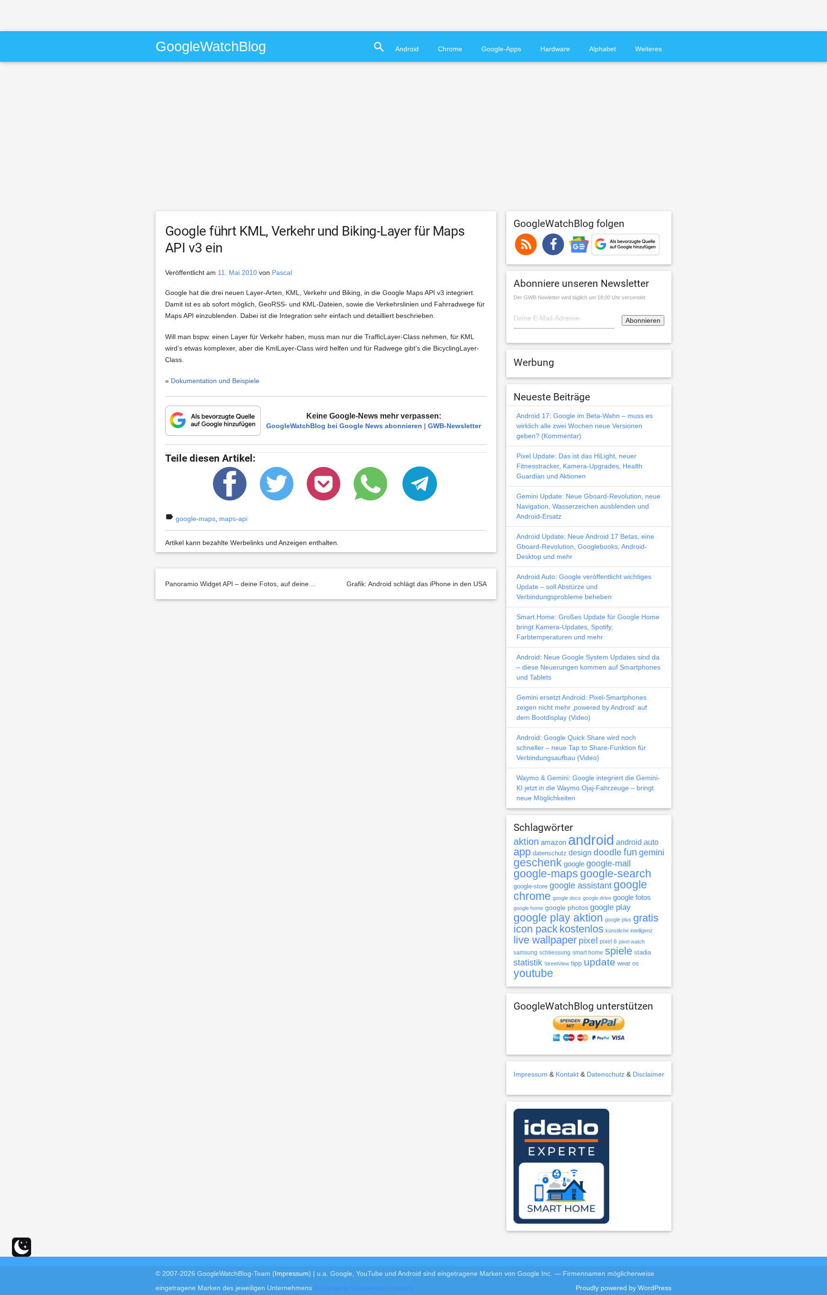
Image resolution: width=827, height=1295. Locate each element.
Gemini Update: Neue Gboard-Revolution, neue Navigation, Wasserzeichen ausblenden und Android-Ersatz (588, 506)
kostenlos (581, 929)
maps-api (233, 519)
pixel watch (632, 941)
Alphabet (602, 49)
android (591, 840)
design (580, 852)
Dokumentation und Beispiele (215, 381)
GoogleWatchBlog (211, 46)
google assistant (580, 885)
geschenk (538, 863)
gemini (651, 852)
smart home (587, 952)
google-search (615, 874)
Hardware (555, 49)
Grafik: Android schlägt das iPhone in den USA (416, 584)
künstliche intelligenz (629, 930)
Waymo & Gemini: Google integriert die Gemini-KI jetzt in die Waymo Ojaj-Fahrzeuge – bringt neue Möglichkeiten (588, 788)
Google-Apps (501, 49)
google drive (597, 898)
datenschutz (550, 853)
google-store (531, 886)
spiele (618, 951)
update (599, 961)
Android (407, 49)
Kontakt (567, 1074)
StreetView (556, 963)
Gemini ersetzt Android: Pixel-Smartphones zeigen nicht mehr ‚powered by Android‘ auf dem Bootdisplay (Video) (581, 707)
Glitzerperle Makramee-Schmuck (364, 1288)
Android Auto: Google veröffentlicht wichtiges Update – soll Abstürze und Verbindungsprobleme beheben (583, 587)
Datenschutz (606, 1074)
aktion (526, 841)
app (522, 852)
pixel (588, 940)
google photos (566, 907)
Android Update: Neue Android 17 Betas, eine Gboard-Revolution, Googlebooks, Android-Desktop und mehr (585, 546)
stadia (642, 952)
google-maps (195, 519)
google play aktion (558, 917)
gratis (646, 918)
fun (630, 852)
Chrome (450, 49)
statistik (528, 962)
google (574, 864)
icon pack (536, 929)
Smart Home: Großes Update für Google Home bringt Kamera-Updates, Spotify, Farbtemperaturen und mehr (587, 627)
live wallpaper (545, 940)
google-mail (608, 863)
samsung (525, 952)
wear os (628, 963)
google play (610, 907)
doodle (607, 852)
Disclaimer (648, 1074)
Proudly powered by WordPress (623, 1288)
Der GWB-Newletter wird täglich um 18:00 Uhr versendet (579, 297)
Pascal (282, 272)
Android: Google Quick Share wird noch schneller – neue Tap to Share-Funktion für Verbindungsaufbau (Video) (581, 747)
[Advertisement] (112, 14)
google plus (618, 919)
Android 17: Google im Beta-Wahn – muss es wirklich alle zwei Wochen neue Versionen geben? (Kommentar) (584, 426)
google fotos (632, 897)
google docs (567, 898)
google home (528, 908)
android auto (637, 842)
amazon (553, 842)
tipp (576, 963)
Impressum (531, 1074)
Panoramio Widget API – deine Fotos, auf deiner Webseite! (254, 584)
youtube (533, 973)
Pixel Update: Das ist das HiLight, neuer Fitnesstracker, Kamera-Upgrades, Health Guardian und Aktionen (579, 466)
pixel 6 (608, 941)
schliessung (554, 952)
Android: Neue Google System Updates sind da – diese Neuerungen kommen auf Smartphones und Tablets (588, 667)
